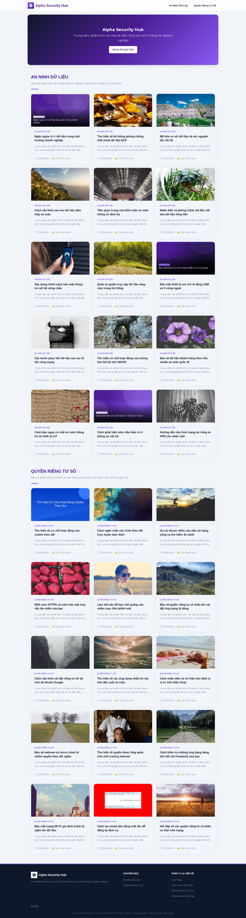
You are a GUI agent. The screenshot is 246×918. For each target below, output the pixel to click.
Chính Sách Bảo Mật (182, 885)
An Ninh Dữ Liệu (178, 5)
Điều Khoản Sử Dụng (183, 890)
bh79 (34, 906)
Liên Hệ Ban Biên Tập (183, 896)
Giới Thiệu (177, 880)
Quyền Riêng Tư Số (205, 5)
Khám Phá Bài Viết (123, 49)
